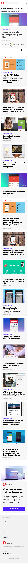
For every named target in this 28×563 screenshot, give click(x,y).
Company (5, 537)
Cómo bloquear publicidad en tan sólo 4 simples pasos (14, 365)
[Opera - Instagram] (12, 553)
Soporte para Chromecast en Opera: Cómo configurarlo (14, 165)
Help (4, 527)
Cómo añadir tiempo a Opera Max (12, 137)
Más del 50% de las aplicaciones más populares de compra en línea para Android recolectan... (13, 79)
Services (5, 521)
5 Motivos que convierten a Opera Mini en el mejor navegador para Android (13, 109)
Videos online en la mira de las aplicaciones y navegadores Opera (13, 422)
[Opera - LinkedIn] (10, 553)
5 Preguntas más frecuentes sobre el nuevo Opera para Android (13, 310)
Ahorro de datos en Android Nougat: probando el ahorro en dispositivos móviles (12, 452)
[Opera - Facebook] (3, 553)
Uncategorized (6, 29)
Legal (4, 532)
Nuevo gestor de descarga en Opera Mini (12, 35)
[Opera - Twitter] (5, 553)
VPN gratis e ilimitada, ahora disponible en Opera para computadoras (14, 394)
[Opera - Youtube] (8, 553)
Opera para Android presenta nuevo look (11, 337)
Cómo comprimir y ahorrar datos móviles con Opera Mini (14, 281)
